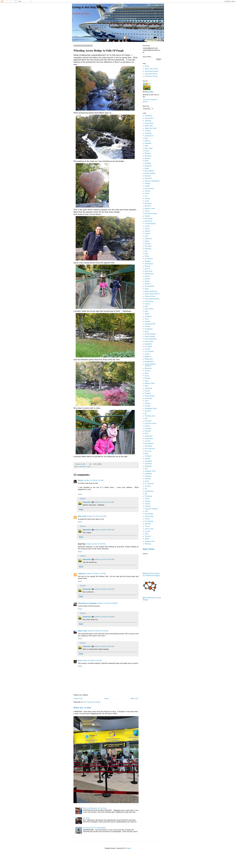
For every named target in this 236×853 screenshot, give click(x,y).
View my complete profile (150, 101)
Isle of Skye (149, 309)
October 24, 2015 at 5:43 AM (104, 530)
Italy (146, 311)
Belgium (148, 153)
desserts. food (150, 209)
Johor (147, 319)
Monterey (148, 368)
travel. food (149, 529)
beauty (147, 151)
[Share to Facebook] (99, 464)
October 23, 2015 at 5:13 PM (93, 480)
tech (146, 511)
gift (146, 251)
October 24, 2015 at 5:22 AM (104, 559)
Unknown (81, 574)
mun (79, 661)
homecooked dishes (152, 299)
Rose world (82, 516)
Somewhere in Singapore (87, 603)
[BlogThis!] (95, 464)
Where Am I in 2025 (82, 708)
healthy (148, 284)
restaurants (149, 439)
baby (146, 138)
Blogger (128, 848)
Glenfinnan (149, 264)
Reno (146, 433)
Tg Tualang (149, 521)
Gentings (148, 246)
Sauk (146, 454)
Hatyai (147, 276)
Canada (147, 183)
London (147, 349)
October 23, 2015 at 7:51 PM (95, 574)
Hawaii (147, 279)
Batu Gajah (149, 148)
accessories (149, 118)
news (147, 381)
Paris (146, 401)
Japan (147, 314)
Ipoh (146, 306)
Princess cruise (150, 423)
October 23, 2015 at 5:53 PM (96, 516)
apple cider (149, 126)
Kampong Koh (150, 324)
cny (146, 196)
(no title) (86, 818)
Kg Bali (147, 326)
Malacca (148, 357)
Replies (83, 499)
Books (147, 168)
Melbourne (149, 359)
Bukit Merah (149, 171)
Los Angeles (149, 351)
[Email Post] (90, 464)
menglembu (149, 361)
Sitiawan (148, 476)
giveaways (149, 259)
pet (146, 413)
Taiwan (147, 504)
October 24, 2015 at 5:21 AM (104, 502)
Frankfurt (148, 239)
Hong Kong (149, 301)
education (148, 221)
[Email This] (94, 464)
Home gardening (151, 291)
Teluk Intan (149, 516)
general (147, 244)
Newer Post (78, 699)
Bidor (147, 161)
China (147, 193)
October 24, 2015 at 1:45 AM (92, 661)
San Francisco (150, 449)
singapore (148, 474)
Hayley (80, 480)
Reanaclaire (87, 502)
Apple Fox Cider (151, 128)
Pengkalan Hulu (151, 408)
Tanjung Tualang (151, 509)
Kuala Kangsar (150, 334)
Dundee (147, 216)
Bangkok (148, 143)
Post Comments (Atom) (91, 702)
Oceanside (148, 388)
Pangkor (148, 393)
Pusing (147, 426)
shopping (148, 466)
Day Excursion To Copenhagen (94, 828)
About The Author (151, 69)
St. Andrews (149, 484)
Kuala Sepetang (150, 339)
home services (150, 296)
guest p (147, 269)
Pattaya (147, 403)
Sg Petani (148, 464)
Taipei (147, 499)
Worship (148, 544)
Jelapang (148, 316)
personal (148, 411)
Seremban (148, 461)
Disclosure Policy (151, 76)
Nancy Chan (82, 631)
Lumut (147, 354)
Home (106, 699)
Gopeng (147, 266)
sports (147, 481)
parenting (148, 398)
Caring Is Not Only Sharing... (90, 7)
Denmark (148, 203)
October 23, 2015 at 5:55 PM (95, 544)
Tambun (148, 506)
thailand (148, 524)
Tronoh (147, 531)
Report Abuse (148, 549)
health (147, 281)
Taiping (147, 501)
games (147, 241)
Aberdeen (82, 467)
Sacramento (149, 444)
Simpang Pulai (150, 471)
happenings (149, 274)
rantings (148, 428)
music (147, 376)
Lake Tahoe (149, 341)
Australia (148, 133)
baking (147, 141)
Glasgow (148, 261)
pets (146, 418)
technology (149, 514)
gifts (146, 254)
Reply (80, 494)
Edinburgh (148, 219)
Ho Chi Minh (149, 286)
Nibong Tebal (150, 383)
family (147, 229)
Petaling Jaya (150, 416)
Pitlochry (148, 421)
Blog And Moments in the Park (94, 808)
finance (147, 234)
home (147, 289)
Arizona (148, 131)
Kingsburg (148, 329)
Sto (146, 489)
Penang (147, 406)
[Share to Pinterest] (101, 464)
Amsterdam (149, 123)
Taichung (148, 496)
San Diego (148, 446)
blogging (148, 166)
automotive (149, 136)
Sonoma (148, 479)
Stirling (147, 486)
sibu (146, 469)
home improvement (152, 294)
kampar (147, 321)
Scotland (148, 456)
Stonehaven (149, 491)
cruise (147, 201)
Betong (147, 158)
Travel (88, 467)
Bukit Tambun (150, 173)
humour (147, 304)
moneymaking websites (150, 365)
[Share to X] (97, 464)
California (148, 178)
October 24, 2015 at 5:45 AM (104, 589)
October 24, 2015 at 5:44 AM (104, 617)
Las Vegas (148, 346)
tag (146, 494)
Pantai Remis (150, 396)
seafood (147, 459)
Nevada (147, 378)
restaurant (148, 436)
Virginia (148, 536)
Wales (147, 539)
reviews (148, 441)
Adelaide (148, 121)
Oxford (147, 391)
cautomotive (149, 188)
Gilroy (147, 256)
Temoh (147, 519)
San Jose (148, 451)
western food (149, 541)
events (147, 226)
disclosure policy (151, 214)
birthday (148, 163)
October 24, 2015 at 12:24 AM (98, 631)
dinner (147, 211)
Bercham (148, 156)
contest (147, 198)
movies (147, 371)
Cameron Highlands (152, 181)
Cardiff (147, 186)
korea (147, 331)
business (148, 176)
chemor (147, 191)
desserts (148, 206)
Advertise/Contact (151, 71)
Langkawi (148, 344)
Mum (147, 373)
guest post (148, 271)
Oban (146, 386)
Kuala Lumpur (150, 336)
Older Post (134, 699)
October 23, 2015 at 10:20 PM (107, 603)
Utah (146, 534)
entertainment (150, 224)
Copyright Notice (151, 74)
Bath (146, 146)
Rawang (148, 431)
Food (146, 236)
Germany (148, 249)
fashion (147, 231)
